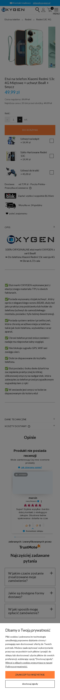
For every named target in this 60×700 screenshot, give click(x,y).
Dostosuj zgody (30, 683)
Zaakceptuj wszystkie (30, 674)
